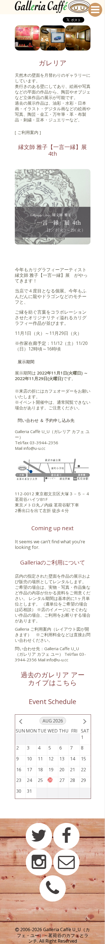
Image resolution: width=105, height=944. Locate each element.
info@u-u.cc (34, 448)
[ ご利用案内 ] (28, 132)
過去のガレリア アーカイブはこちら (53, 678)
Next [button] (94, 38)
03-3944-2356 (44, 442)
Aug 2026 (53, 721)
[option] (27, 38)
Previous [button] (10, 38)
